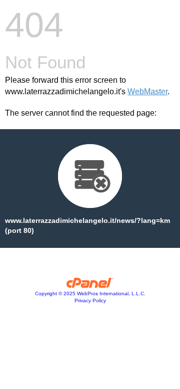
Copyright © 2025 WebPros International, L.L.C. (90, 293)
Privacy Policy (90, 300)
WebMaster (148, 91)
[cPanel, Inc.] (90, 285)
